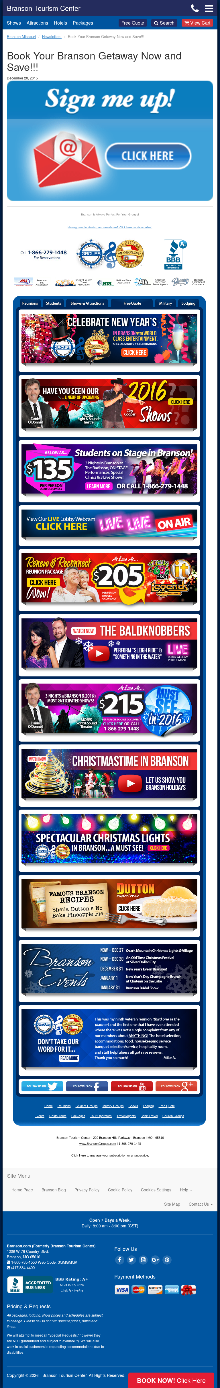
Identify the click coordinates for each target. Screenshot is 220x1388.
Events (39, 1116)
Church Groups (173, 1116)
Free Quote (132, 22)
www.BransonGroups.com (97, 1143)
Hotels (60, 22)
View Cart (200, 22)
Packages (83, 22)
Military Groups (113, 1106)
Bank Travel (149, 1116)
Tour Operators (101, 1116)
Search (167, 22)
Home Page (22, 1190)
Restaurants (57, 1116)
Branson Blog (54, 1190)
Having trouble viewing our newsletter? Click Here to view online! (110, 227)
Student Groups (87, 1106)
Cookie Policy (120, 1190)
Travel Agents (126, 1116)
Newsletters (52, 36)
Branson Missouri (21, 36)
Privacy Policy (86, 1190)
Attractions (37, 22)
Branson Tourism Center (43, 8)
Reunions (64, 1106)
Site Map (172, 1204)
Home (48, 1106)
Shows (14, 22)
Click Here (78, 1155)
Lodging (148, 1106)
